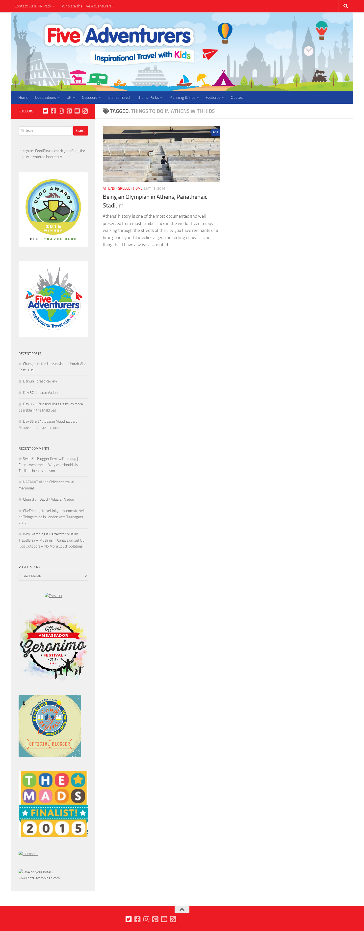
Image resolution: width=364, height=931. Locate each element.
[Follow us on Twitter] (45, 111)
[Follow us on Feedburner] (85, 111)
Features (213, 97)
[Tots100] (53, 596)
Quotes (237, 97)
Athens (109, 188)
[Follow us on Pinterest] (69, 111)
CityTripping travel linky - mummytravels (54, 511)
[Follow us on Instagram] (61, 111)
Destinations (45, 97)
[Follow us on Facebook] (53, 111)
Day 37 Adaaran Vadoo (40, 392)
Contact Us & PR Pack (33, 6)
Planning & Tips (182, 97)
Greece (124, 188)
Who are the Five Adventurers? (87, 6)
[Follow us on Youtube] (77, 111)
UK (69, 97)
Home (23, 97)
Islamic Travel (119, 97)
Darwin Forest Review (40, 381)
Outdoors (89, 97)
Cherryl (28, 499)
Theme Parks (148, 97)
